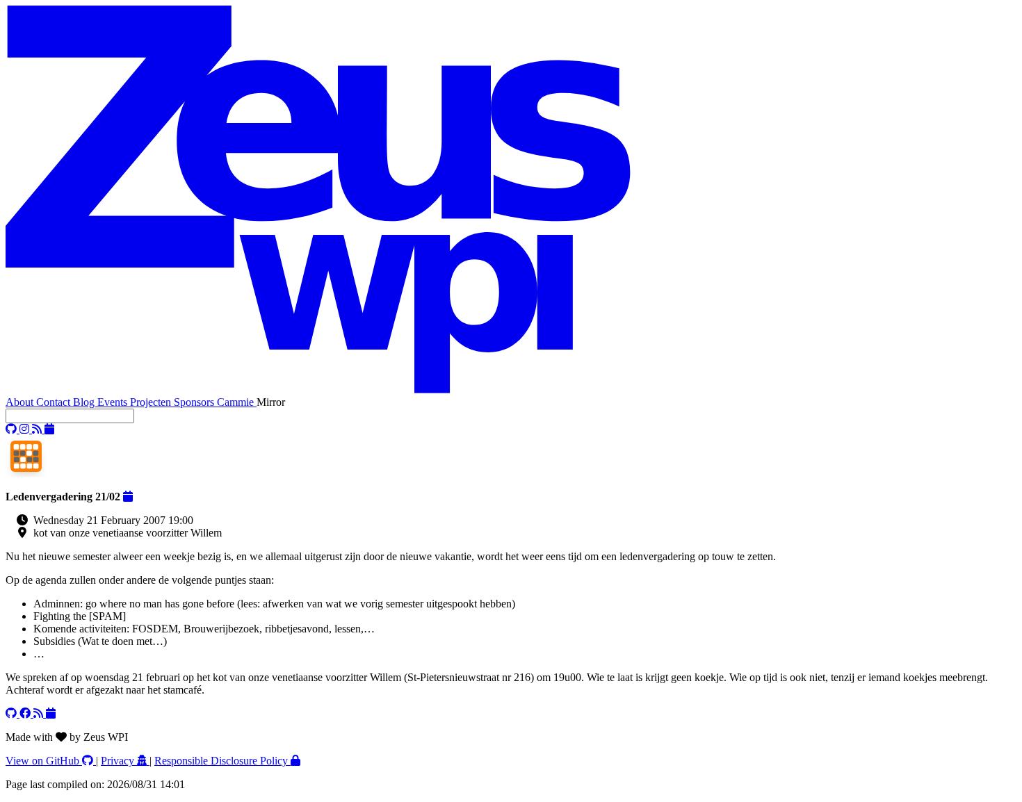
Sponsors (195, 402)
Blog (85, 402)
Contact (54, 402)
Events (113, 402)
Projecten (152, 402)
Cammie (237, 402)
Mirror (271, 402)
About (21, 402)
